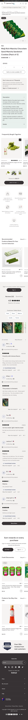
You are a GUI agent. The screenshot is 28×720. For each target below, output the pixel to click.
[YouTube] (19, 667)
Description (6, 97)
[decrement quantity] (5, 67)
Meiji (2, 45)
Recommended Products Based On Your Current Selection (10, 241)
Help (3, 693)
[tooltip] (9, 368)
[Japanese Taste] (9, 4)
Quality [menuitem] (10, 318)
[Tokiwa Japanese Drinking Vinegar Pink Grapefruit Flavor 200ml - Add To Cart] (21, 634)
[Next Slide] (25, 327)
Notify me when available (13, 72)
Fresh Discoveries (8, 557)
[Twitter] (9, 667)
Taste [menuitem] (7, 313)
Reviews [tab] (9, 297)
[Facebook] (5, 667)
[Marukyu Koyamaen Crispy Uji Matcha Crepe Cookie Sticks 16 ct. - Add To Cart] (21, 276)
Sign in (14, 290)
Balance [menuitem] (20, 313)
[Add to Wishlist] (26, 18)
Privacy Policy (15, 706)
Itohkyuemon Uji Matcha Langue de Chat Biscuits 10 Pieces (11, 163)
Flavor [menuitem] (13, 313)
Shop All (22, 239)
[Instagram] (12, 667)
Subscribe (24, 662)
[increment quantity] (22, 67)
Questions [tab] (19, 297)
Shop (3, 679)
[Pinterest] (15, 667)
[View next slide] (25, 40)
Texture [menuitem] (17, 318)
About (3, 688)
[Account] (21, 3)
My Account (5, 683)
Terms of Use (8, 706)
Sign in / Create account (10, 88)
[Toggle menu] (2, 3)
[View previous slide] (20, 40)
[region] (14, 327)
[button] (5, 57)
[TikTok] (22, 667)
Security (21, 706)
